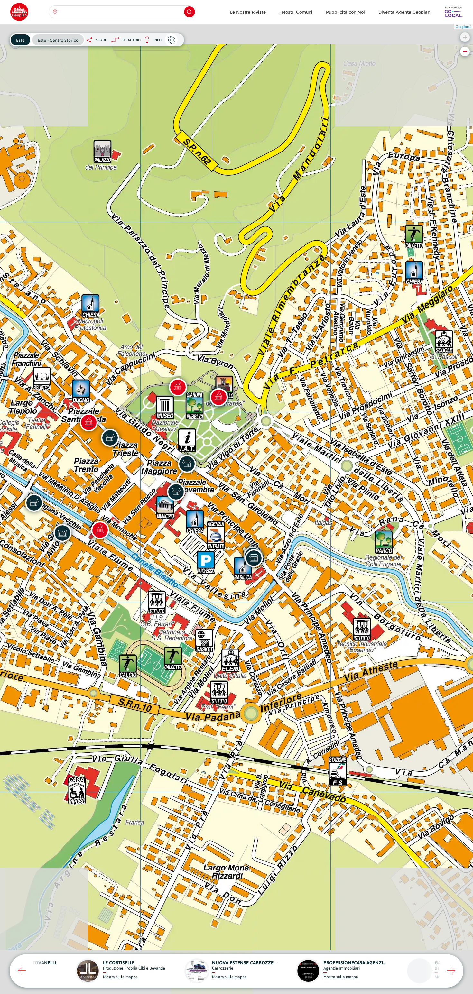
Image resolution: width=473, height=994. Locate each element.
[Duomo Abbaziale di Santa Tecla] (89, 422)
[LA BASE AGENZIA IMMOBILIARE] (110, 438)
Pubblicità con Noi (345, 11)
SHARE (101, 40)
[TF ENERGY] (254, 558)
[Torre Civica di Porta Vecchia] (100, 530)
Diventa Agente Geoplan (404, 11)
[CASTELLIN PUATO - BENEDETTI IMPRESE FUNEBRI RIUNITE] (34, 503)
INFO (151, 41)
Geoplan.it (463, 26)
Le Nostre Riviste (248, 11)
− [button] (465, 51)
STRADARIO (131, 40)
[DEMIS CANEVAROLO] (62, 533)
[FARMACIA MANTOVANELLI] (176, 492)
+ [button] (465, 37)
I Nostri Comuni (295, 11)
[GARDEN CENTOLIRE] (187, 464)
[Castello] (219, 397)
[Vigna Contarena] (178, 387)
